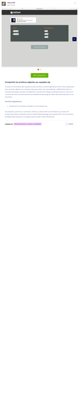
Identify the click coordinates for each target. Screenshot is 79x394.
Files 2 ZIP (11, 3)
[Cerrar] (75, 3)
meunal (12, 5)
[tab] (38, 69)
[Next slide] (74, 39)
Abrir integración (39, 75)
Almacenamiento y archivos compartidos (28, 124)
